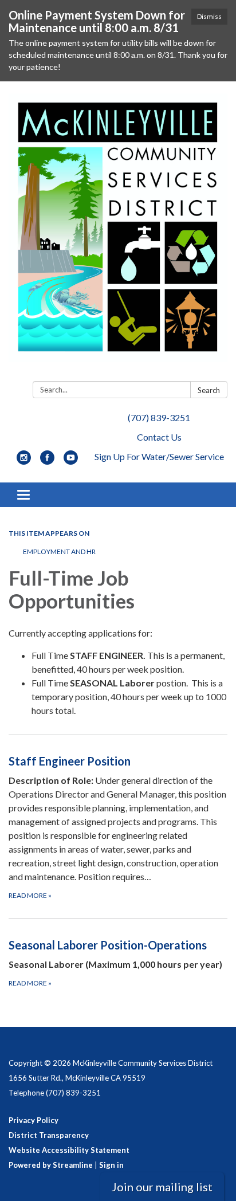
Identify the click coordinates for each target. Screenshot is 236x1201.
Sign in (111, 1164)
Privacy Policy (33, 1120)
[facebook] (47, 461)
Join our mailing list (162, 1187)
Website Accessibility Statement (69, 1150)
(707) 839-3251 (159, 417)
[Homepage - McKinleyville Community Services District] (118, 233)
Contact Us (159, 436)
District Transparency (49, 1135)
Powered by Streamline (51, 1164)
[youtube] (71, 461)
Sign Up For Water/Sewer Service (159, 456)
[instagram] (24, 461)
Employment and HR (59, 551)
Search (209, 390)
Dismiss (209, 16)
